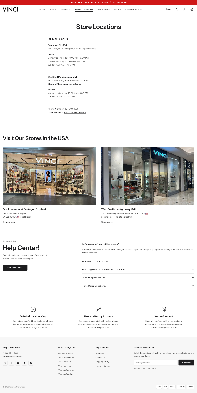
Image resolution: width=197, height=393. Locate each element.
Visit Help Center (15, 267)
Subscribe (186, 362)
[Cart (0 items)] (191, 9)
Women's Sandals (65, 374)
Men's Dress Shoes (66, 357)
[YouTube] (18, 363)
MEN (52, 9)
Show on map (9, 222)
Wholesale (103, 9)
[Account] (184, 9)
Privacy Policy (151, 368)
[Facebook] (24, 363)
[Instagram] (5, 363)
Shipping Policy (102, 361)
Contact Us (100, 357)
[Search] (176, 9)
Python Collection (65, 353)
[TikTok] (11, 363)
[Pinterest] (30, 363)
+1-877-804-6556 (10, 353)
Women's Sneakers (66, 370)
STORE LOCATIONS (84, 9)
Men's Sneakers (64, 361)
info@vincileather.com (12, 356)
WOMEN (64, 9)
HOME (43, 9)
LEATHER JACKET (133, 9)
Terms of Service (103, 366)
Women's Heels (64, 366)
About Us (100, 353)
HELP (116, 9)
